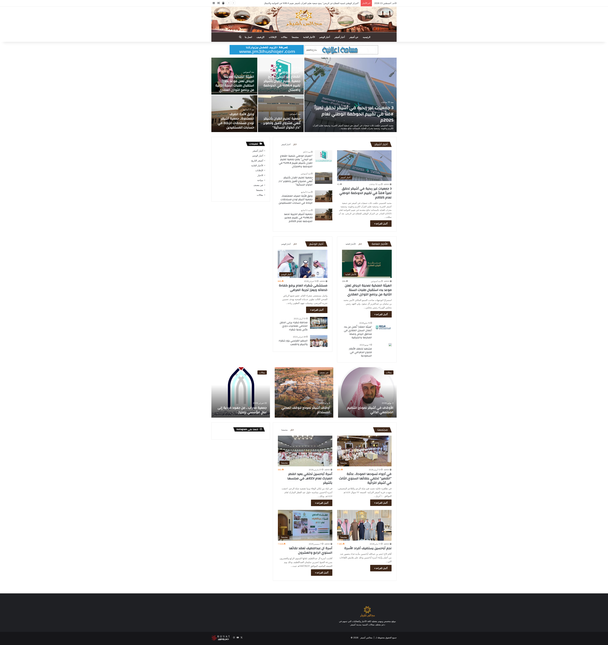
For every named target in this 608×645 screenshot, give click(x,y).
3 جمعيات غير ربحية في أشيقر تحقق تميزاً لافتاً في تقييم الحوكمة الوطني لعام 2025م (353, 114)
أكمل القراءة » (381, 223)
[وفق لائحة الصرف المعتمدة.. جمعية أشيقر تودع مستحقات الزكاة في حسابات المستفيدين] (323, 196)
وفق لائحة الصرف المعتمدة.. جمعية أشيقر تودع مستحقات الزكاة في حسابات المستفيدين (236, 120)
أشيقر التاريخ (257, 160)
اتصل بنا (248, 37)
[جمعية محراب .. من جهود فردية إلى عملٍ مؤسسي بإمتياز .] (240, 392)
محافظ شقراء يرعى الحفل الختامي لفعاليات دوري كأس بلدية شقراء (294, 326)
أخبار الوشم (324, 37)
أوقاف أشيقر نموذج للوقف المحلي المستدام (306, 410)
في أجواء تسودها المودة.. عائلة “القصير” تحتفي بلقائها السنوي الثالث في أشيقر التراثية (365, 478)
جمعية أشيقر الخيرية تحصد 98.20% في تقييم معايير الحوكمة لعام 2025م (298, 218)
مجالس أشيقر (366, 637)
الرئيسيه (366, 37)
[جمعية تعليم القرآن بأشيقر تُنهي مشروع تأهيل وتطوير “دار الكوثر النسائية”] (281, 113)
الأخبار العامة (309, 37)
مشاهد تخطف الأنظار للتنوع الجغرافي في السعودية (360, 352)
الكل (295, 144)
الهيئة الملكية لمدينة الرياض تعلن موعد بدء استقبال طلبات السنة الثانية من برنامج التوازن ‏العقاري (316, 3)
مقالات (284, 37)
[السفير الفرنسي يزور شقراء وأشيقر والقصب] (318, 341)
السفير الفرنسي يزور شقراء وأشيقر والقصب (293, 342)
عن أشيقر (353, 37)
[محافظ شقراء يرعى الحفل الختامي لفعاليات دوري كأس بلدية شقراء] (318, 323)
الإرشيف (260, 37)
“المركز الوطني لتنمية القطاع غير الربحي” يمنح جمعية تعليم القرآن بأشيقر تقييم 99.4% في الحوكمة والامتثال (282, 81)
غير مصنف (258, 185)
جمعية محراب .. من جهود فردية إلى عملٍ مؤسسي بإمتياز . (242, 410)
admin (386, 184)
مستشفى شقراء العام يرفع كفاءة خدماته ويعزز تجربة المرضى (303, 288)
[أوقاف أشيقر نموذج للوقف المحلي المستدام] (304, 392)
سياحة (260, 180)
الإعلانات (273, 37)
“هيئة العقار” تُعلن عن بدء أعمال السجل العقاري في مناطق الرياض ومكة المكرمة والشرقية (358, 332)
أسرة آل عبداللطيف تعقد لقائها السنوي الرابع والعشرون (310, 550)
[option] (304, 95)
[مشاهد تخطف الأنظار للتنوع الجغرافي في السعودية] (390, 344)
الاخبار (260, 175)
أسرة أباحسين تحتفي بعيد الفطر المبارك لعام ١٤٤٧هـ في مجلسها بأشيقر (309, 478)
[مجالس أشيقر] (304, 19)
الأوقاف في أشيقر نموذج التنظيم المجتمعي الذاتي (370, 410)
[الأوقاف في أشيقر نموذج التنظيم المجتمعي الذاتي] (367, 392)
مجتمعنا (295, 37)
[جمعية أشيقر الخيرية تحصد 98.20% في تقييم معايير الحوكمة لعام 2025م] (323, 214)
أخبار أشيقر (339, 37)
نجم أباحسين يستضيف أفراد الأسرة (368, 548)
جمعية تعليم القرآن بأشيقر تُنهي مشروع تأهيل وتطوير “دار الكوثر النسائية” (282, 123)
